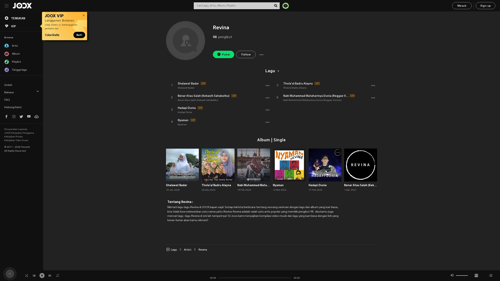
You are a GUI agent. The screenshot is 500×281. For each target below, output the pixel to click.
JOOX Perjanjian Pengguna (19, 133)
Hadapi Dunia (187, 107)
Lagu (270, 71)
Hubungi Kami (12, 107)
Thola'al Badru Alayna (298, 83)
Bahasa (9, 92)
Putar (226, 54)
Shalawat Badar (188, 83)
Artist (187, 249)
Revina (202, 249)
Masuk (461, 5)
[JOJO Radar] (285, 6)
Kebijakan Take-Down (16, 140)
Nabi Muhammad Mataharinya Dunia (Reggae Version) (316, 95)
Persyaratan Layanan (15, 129)
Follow (246, 54)
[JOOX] (22, 6)
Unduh (8, 85)
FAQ (7, 100)
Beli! (79, 34)
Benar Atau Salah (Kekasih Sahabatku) (203, 95)
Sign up (485, 5)
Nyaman (183, 120)
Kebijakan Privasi (13, 136)
